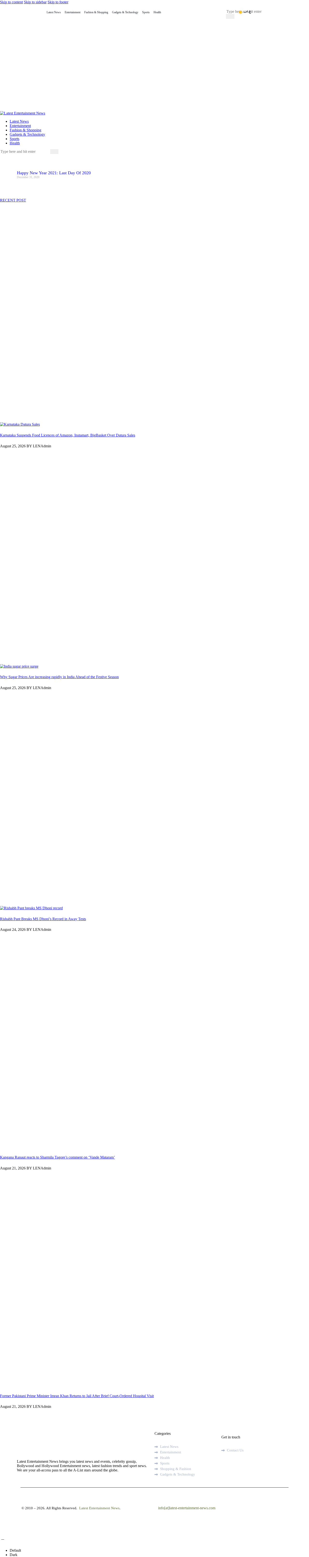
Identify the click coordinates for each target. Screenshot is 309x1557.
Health (157, 12)
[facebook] (224, 1464)
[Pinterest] (21, 156)
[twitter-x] (229, 1464)
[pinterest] (235, 1464)
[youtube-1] (13, 156)
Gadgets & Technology (125, 12)
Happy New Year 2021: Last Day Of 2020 (54, 172)
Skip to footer (58, 2)
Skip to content (11, 2)
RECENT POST (13, 200)
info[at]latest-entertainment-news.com (186, 1508)
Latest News (54, 12)
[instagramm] (245, 1464)
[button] (2, 1538)
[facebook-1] (2, 156)
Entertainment (72, 12)
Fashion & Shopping (96, 12)
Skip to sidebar (35, 2)
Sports (146, 12)
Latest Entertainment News (98, 1508)
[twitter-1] (8, 156)
